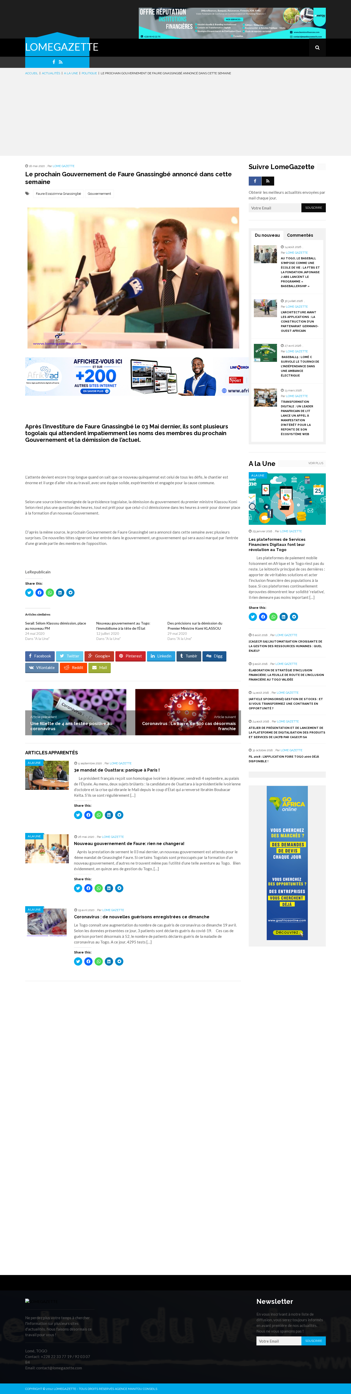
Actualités (51, 73)
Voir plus (315, 463)
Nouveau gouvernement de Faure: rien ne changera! (129, 843)
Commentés (300, 235)
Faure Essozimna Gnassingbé (58, 194)
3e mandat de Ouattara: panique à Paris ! (117, 770)
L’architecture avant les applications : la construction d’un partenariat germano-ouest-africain (300, 322)
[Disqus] (133, 1057)
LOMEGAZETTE (62, 47)
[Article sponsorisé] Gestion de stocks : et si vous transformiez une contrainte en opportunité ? (286, 704)
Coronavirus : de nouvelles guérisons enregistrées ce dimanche (141, 916)
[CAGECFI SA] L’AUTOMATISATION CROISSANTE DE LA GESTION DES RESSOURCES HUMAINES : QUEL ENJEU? (285, 646)
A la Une (71, 73)
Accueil (31, 73)
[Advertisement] (175, 115)
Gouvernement (99, 194)
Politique (89, 73)
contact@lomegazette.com (59, 1367)
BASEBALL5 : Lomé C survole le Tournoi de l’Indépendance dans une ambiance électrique (300, 366)
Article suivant (225, 717)
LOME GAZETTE (64, 166)
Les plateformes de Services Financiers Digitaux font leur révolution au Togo (277, 544)
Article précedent (43, 717)
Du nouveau (267, 235)
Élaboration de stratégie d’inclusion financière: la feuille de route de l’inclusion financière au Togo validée (286, 675)
